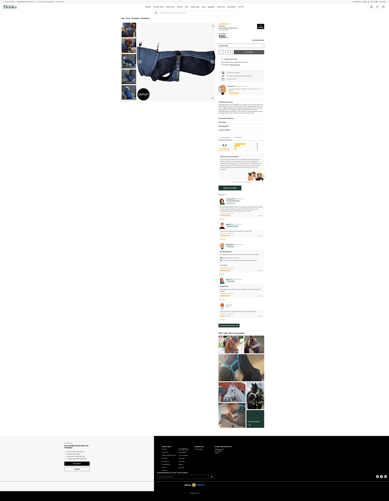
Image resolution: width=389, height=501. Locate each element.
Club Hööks (181, 461)
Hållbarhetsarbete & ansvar (169, 455)
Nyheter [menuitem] (148, 7)
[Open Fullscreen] (212, 98)
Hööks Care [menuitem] (221, 7)
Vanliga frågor (182, 452)
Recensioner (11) (225, 137)
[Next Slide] (212, 62)
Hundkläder (135, 18)
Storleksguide (224, 126)
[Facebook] (381, 476)
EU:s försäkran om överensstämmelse (183, 449)
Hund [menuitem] (203, 7)
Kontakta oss (165, 452)
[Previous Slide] (140, 62)
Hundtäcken (145, 18)
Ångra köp (181, 467)
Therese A (229, 199)
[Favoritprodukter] (377, 7)
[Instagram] (377, 476)
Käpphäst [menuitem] (211, 7)
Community (238, 137)
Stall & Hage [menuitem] (195, 7)
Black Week (181, 458)
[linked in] (385, 476)
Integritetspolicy (166, 464)
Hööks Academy (198, 449)
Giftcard (180, 464)
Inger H (228, 224)
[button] (129, 30)
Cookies (164, 467)
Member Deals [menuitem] (158, 7)
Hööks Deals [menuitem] (170, 7)
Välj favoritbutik (235, 65)
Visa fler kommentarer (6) (229, 325)
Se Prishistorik (258, 40)
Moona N (231, 86)
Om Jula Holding (183, 455)
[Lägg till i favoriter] (213, 26)
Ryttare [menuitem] (179, 7)
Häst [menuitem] (186, 7)
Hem (123, 18)
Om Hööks (164, 458)
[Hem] (73, 7)
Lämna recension (230, 188)
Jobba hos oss (165, 461)
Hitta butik (373, 1)
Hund (128, 18)
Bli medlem (77, 464)
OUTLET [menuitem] (241, 7)
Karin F (228, 279)
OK (212, 477)
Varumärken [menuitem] (231, 7)
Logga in (365, 1)
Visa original (223, 265)
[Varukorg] (383, 7)
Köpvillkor (164, 449)
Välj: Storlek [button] (224, 46)
